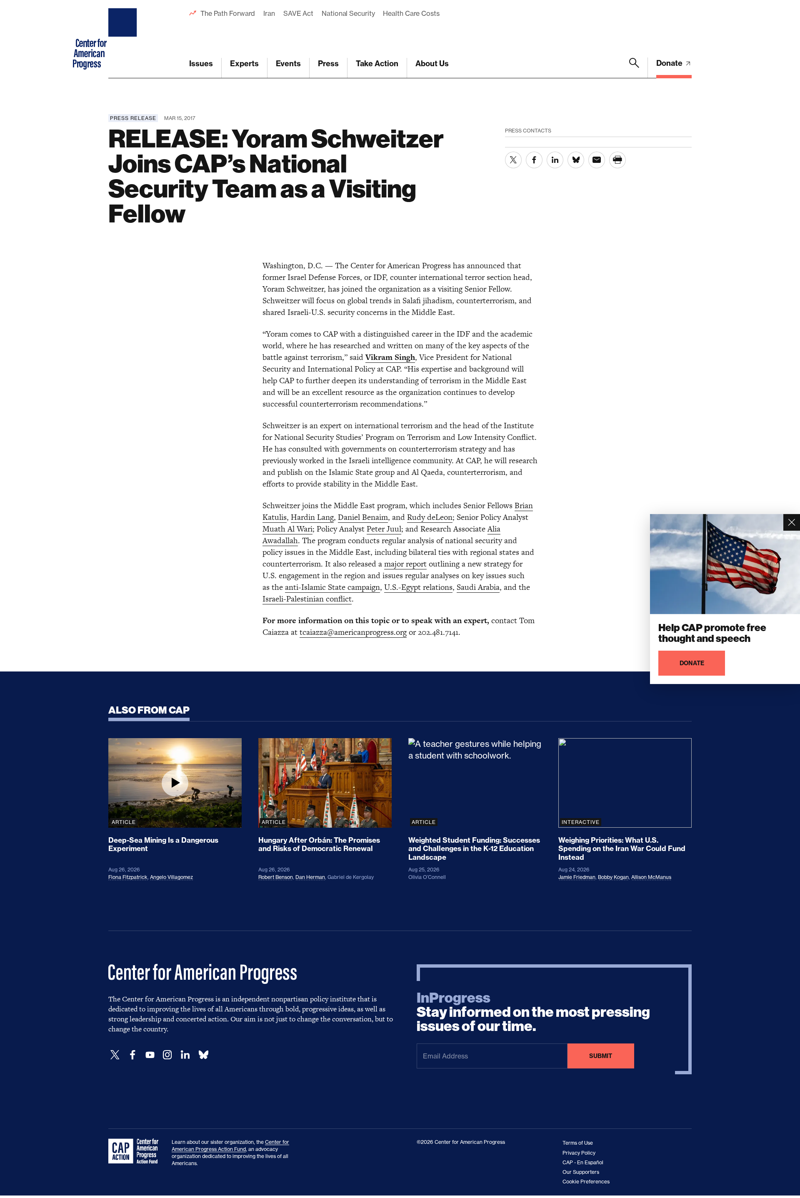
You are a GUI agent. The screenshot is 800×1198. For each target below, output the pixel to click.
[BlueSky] (203, 1055)
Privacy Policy (578, 1153)
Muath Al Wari (287, 528)
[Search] (634, 67)
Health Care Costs (411, 13)
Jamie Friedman (576, 877)
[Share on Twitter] (513, 160)
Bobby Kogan (613, 877)
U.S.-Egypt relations (418, 587)
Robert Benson (275, 877)
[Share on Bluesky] (576, 160)
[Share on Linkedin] (555, 160)
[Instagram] (167, 1055)
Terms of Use (577, 1143)
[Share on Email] (596, 160)
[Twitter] (115, 1055)
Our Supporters (580, 1172)
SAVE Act (298, 13)
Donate (670, 63)
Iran (269, 13)
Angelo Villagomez (171, 877)
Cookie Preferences (586, 1181)
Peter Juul (384, 528)
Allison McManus (651, 877)
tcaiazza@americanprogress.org (353, 632)
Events (288, 63)
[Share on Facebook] (534, 160)
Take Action (377, 63)
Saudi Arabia (478, 587)
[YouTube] (150, 1055)
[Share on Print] (617, 160)
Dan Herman (310, 877)
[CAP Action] (135, 1151)
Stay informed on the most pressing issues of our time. (533, 1012)
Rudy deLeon (429, 517)
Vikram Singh (390, 357)
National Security (348, 13)
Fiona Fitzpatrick (128, 877)
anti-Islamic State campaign (332, 587)
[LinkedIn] (185, 1055)
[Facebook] (132, 1055)
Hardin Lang (312, 517)
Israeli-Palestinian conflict (307, 598)
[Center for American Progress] (123, 39)
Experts (244, 63)
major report (405, 563)
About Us (432, 63)
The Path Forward (227, 13)
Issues (201, 63)
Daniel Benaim (363, 517)
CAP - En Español (582, 1162)
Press (328, 63)
